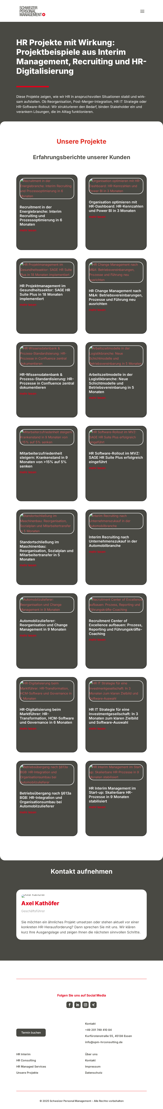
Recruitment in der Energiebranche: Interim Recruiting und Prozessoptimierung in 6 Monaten (41, 215)
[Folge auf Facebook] (69, 1005)
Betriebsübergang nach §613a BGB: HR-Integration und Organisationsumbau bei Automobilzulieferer (45, 799)
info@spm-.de (103, 1042)
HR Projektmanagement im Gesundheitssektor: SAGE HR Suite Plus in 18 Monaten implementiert (45, 292)
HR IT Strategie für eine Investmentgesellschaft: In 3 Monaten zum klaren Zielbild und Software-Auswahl (113, 715)
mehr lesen (28, 230)
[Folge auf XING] (93, 1005)
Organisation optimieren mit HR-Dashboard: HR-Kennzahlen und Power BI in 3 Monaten (116, 206)
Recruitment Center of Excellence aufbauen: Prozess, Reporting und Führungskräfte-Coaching (116, 627)
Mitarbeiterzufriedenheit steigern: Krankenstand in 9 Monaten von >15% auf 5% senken (44, 459)
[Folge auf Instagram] (85, 1005)
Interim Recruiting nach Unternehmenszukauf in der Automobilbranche (113, 541)
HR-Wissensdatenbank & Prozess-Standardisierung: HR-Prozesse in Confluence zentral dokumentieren (47, 381)
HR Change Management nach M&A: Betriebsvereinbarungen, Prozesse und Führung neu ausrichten (116, 297)
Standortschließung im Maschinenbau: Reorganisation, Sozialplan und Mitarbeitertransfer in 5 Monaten (46, 550)
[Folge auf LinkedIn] (77, 1005)
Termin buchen (31, 1032)
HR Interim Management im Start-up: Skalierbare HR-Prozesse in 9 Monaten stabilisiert (112, 794)
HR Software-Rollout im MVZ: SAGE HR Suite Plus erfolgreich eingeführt (116, 457)
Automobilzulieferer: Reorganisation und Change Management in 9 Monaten (44, 625)
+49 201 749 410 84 (98, 1029)
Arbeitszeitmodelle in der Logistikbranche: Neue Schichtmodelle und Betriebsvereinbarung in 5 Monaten (111, 383)
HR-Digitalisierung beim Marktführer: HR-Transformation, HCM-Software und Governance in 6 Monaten (47, 715)
